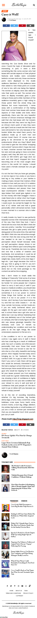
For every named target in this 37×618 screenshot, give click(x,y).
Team (26, 590)
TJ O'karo (25, 430)
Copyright (19, 596)
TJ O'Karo (12, 20)
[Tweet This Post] (14, 25)
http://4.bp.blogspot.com (22, 419)
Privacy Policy (28, 593)
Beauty (17, 430)
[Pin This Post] (22, 25)
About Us (19, 590)
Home (11, 590)
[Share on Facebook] (6, 25)
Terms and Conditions (13, 593)
